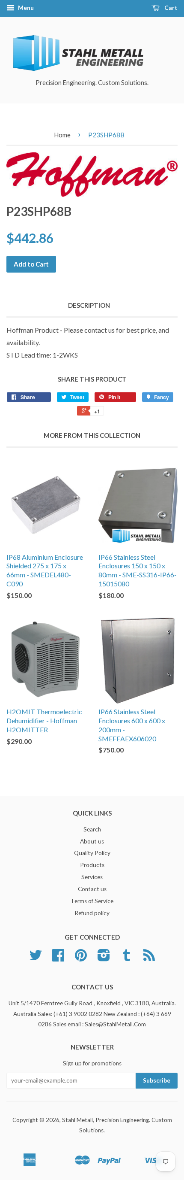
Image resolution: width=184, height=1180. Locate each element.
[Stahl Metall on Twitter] (35, 958)
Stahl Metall (77, 1119)
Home (62, 135)
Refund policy (92, 913)
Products (92, 864)
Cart (170, 7)
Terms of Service (92, 901)
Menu (25, 7)
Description (89, 305)
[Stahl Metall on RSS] (149, 958)
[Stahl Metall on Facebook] (58, 958)
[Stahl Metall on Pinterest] (80, 958)
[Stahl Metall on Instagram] (103, 958)
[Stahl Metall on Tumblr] (126, 958)
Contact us (92, 889)
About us (92, 841)
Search (92, 829)
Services (92, 877)
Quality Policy (92, 852)
